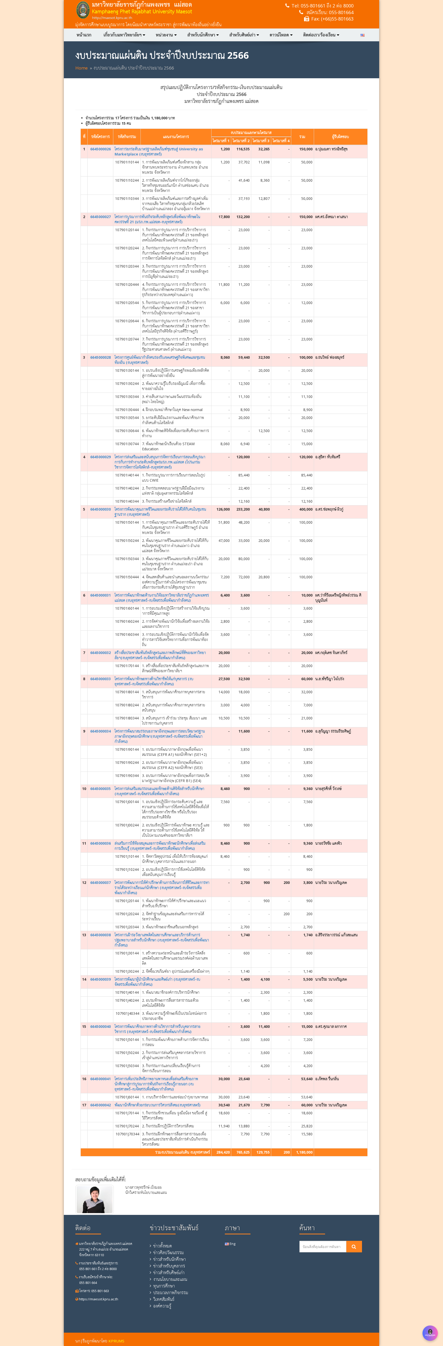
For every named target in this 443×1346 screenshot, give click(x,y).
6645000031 (100, 595)
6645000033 (100, 678)
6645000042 (100, 1105)
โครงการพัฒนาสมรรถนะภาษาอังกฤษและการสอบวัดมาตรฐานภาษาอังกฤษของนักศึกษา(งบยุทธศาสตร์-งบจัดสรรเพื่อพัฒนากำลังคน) (160, 736)
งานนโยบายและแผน (170, 1279)
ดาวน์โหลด (279, 35)
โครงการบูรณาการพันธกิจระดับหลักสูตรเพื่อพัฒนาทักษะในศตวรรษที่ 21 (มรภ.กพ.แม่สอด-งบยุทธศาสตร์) (157, 219)
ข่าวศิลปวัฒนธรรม (168, 1252)
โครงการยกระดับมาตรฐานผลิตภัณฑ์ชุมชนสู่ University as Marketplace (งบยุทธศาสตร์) (159, 152)
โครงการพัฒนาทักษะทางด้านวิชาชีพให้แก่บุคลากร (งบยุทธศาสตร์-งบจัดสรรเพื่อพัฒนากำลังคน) (154, 681)
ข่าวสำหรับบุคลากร (169, 1266)
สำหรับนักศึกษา (201, 35)
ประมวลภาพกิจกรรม (170, 1292)
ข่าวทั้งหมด (162, 1246)
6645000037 (100, 882)
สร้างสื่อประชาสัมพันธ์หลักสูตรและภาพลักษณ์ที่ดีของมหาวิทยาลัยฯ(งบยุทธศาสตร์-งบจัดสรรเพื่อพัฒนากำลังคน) (160, 655)
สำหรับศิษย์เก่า (242, 35)
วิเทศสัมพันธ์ (163, 1299)
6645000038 (100, 934)
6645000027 (100, 216)
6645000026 (100, 149)
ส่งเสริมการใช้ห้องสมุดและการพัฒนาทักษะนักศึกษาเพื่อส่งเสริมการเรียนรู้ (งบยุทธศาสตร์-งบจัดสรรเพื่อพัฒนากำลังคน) (160, 846)
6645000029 (100, 456)
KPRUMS (116, 1340)
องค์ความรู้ (162, 1306)
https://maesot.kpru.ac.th (98, 1299)
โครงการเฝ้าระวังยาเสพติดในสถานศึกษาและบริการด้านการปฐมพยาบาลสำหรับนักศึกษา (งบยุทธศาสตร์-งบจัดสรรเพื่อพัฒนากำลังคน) (162, 940)
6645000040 (100, 1026)
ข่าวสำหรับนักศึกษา (169, 1259)
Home (81, 68)
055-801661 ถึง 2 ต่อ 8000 (327, 6)
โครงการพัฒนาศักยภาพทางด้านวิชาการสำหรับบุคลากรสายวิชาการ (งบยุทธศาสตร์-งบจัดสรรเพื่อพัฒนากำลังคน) (157, 1029)
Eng (232, 1243)
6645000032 (100, 652)
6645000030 (100, 509)
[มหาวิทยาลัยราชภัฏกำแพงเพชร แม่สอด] (159, 10)
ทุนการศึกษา (164, 1286)
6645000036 (100, 843)
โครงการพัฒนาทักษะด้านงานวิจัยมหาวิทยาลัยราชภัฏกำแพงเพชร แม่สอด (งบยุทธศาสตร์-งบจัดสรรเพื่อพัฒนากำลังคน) (162, 598)
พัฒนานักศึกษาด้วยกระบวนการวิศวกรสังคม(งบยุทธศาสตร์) (157, 1105)
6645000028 (100, 357)
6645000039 (100, 979)
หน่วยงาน (164, 35)
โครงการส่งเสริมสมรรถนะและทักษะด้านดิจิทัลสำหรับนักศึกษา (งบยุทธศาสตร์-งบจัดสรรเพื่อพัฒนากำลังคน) (159, 791)
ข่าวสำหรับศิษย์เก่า (169, 1272)
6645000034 (100, 731)
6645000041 (100, 1078)
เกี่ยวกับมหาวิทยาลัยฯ (123, 35)
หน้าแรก (84, 35)
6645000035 (100, 788)
